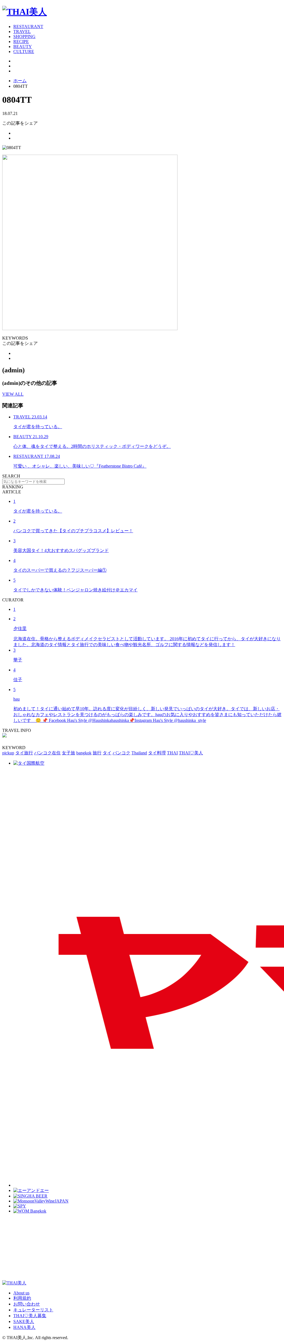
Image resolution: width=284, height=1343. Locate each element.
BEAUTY (22, 46)
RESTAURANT (28, 26)
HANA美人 (24, 1327)
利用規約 (22, 1298)
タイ (107, 752)
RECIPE (21, 41)
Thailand (139, 752)
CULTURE (23, 51)
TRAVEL (22, 31)
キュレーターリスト (33, 1309)
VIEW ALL (13, 394)
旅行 (97, 752)
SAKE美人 (23, 1321)
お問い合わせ (26, 1304)
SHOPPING (24, 36)
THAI (172, 752)
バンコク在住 (47, 752)
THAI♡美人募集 (29, 1315)
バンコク (121, 752)
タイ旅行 (24, 752)
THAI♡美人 (191, 752)
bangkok (84, 752)
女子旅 (68, 752)
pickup (8, 752)
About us (21, 1293)
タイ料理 (157, 752)
